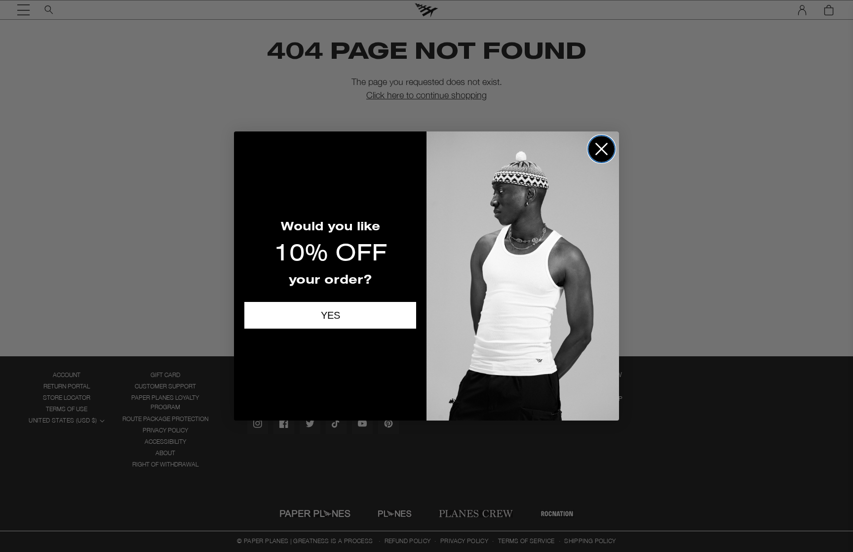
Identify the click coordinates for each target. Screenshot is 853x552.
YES (330, 315)
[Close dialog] (601, 149)
